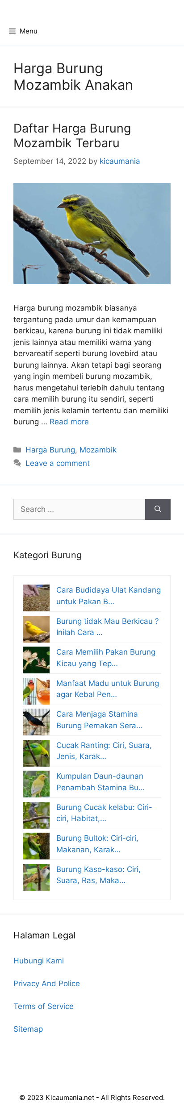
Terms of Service (43, 1006)
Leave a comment (57, 463)
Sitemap (28, 1029)
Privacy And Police (46, 983)
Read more (69, 421)
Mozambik (98, 449)
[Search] (158, 509)
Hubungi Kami (38, 960)
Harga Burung (50, 449)
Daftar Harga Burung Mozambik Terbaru (72, 135)
